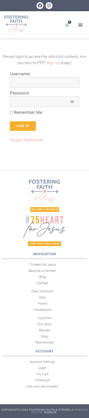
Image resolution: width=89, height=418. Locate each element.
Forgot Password (26, 139)
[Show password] (72, 101)
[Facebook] (40, 5)
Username (20, 74)
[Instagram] (49, 5)
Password (19, 93)
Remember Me (27, 112)
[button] (80, 24)
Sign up (53, 62)
